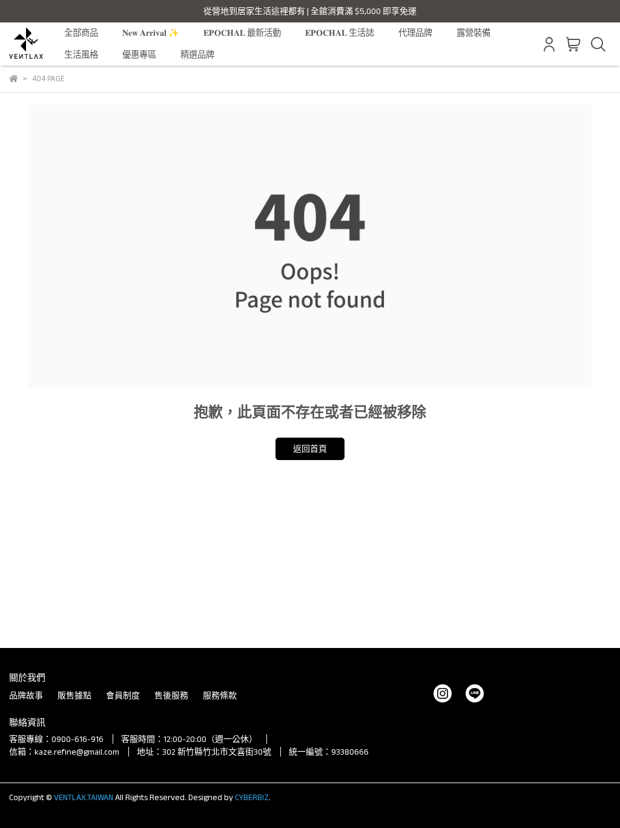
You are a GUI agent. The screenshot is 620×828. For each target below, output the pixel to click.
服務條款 (220, 695)
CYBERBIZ (252, 797)
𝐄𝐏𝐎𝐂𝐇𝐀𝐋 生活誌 (339, 33)
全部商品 (81, 33)
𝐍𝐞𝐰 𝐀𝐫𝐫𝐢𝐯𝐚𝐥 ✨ (150, 33)
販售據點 (74, 695)
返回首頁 (310, 448)
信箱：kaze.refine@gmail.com (64, 751)
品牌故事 (26, 695)
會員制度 (123, 695)
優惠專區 (139, 54)
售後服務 (171, 695)
